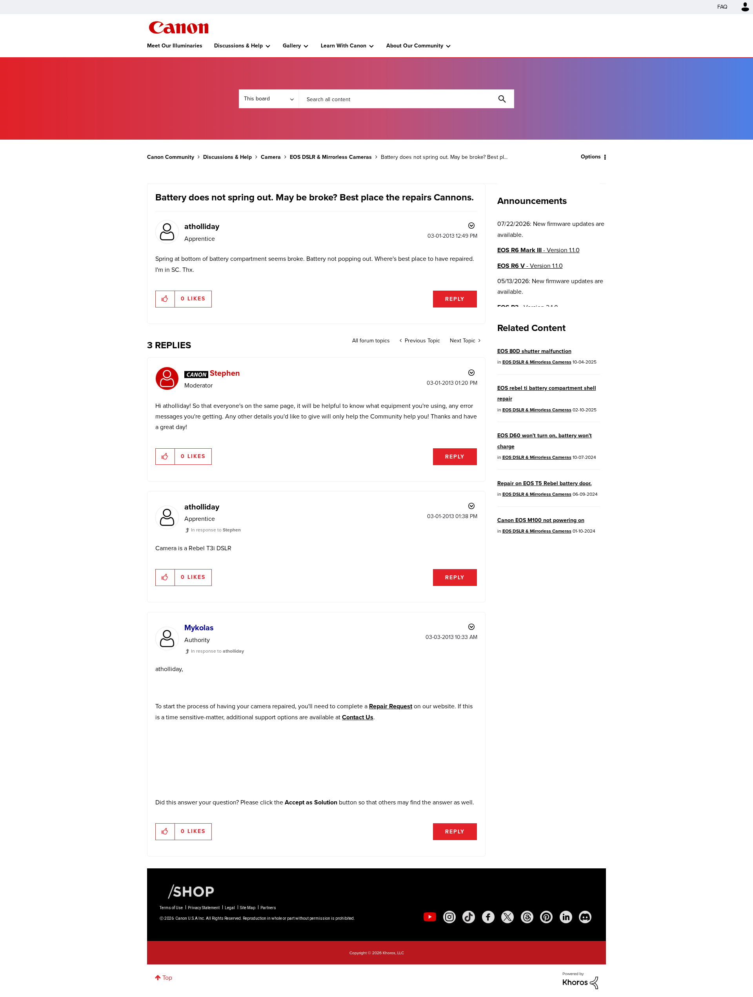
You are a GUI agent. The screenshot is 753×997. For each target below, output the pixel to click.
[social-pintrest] (546, 917)
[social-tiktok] (468, 917)
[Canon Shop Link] (187, 891)
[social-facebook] (488, 917)
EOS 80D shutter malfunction (534, 351)
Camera (271, 157)
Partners (268, 908)
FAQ (722, 7)
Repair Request (390, 706)
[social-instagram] (449, 917)
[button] (165, 299)
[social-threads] (527, 917)
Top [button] (167, 977)
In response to (216, 529)
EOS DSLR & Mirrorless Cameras (331, 157)
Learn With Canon (343, 46)
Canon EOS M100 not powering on (540, 520)
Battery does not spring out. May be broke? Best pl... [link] (444, 157)
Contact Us (357, 717)
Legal (230, 908)
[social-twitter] (507, 917)
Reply (455, 299)
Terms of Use (171, 908)
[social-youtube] (430, 917)
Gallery (292, 46)
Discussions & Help (238, 46)
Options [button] (591, 157)
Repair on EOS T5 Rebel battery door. (544, 483)
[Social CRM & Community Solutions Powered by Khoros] (580, 979)
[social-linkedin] (566, 917)
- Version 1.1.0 (538, 250)
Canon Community (178, 27)
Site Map (247, 908)
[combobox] (406, 98)
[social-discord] (585, 917)
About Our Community (414, 46)
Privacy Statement (204, 908)
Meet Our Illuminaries (174, 46)
